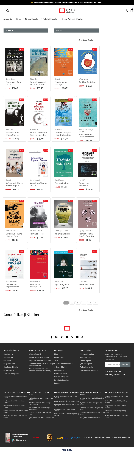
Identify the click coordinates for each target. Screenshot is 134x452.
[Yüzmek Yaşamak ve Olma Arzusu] (38, 62)
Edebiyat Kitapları (87, 354)
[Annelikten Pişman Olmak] (38, 163)
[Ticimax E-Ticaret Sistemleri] (67, 450)
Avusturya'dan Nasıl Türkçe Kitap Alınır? (92, 399)
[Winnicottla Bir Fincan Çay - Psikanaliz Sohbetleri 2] (14, 112)
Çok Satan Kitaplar (11, 367)
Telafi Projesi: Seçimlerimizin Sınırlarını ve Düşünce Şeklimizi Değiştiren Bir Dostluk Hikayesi (14, 285)
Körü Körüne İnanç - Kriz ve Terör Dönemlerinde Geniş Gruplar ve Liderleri (14, 235)
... (83, 303)
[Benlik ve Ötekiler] (87, 264)
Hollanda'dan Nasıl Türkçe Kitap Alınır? (41, 399)
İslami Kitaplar (85, 357)
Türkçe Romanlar (86, 367)
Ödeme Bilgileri (60, 367)
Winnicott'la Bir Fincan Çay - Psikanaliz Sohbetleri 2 (12, 133)
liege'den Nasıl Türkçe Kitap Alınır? (115, 406)
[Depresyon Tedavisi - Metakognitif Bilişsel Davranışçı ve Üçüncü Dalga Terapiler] (87, 163)
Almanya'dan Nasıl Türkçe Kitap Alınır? (15, 397)
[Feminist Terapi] (38, 214)
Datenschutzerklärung (63, 364)
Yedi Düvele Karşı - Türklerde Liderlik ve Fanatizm (38, 133)
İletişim (57, 383)
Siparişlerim (8, 354)
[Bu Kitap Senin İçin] (87, 62)
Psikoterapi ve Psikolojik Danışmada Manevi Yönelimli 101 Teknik (62, 83)
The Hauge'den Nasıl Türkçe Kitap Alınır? (41, 418)
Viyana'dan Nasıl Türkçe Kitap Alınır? (91, 403)
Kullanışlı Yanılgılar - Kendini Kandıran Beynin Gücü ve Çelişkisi (63, 133)
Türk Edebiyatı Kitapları (89, 370)
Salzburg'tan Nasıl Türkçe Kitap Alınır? (91, 408)
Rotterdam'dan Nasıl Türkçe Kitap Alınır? (39, 408)
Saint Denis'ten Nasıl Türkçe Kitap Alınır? (66, 414)
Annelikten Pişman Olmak (38, 184)
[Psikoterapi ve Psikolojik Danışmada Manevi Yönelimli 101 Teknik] (63, 62)
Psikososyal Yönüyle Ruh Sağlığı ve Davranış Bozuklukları (38, 285)
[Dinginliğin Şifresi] (63, 214)
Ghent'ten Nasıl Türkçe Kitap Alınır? (115, 411)
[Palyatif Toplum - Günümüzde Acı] (87, 214)
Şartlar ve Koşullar (61, 377)
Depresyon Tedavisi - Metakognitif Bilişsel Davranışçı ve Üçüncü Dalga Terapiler (87, 184)
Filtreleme (9, 30)
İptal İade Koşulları (61, 380)
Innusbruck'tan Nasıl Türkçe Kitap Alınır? (92, 413)
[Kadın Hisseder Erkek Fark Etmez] (87, 112)
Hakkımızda (58, 357)
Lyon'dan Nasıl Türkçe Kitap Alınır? (64, 410)
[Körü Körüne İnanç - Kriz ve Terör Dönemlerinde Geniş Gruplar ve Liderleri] (14, 214)
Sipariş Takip (8, 357)
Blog (56, 354)
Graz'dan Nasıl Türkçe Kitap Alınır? (90, 418)
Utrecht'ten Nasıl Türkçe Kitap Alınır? (40, 413)
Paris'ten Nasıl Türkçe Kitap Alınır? (67, 401)
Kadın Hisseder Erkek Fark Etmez (86, 135)
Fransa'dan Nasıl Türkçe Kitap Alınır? (65, 397)
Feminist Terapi (37, 234)
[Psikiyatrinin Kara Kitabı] (14, 62)
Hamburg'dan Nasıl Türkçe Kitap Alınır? (16, 411)
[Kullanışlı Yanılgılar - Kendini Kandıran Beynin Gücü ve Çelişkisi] (63, 112)
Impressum (59, 370)
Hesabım (7, 361)
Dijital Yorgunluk (62, 284)
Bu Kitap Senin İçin (87, 82)
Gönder (125, 364)
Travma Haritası (62, 183)
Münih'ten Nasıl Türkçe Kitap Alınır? (14, 406)
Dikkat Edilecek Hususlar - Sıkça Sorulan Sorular (41, 365)
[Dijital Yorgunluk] (63, 264)
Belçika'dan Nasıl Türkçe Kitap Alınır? (116, 397)
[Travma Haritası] (63, 163)
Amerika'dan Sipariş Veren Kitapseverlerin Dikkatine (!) (40, 370)
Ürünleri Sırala (86, 40)
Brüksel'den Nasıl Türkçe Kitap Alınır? (116, 401)
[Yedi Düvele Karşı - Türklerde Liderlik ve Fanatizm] (38, 112)
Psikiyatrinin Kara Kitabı (13, 83)
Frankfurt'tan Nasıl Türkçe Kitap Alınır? (15, 416)
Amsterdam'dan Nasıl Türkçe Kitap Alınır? (40, 403)
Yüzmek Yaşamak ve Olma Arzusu (38, 83)
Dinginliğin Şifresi (62, 234)
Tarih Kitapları (85, 361)
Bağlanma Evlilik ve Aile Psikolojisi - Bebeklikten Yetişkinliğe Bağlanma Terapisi (14, 184)
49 (89, 303)
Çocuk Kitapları (86, 364)
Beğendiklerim (9, 364)
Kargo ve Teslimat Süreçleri (40, 361)
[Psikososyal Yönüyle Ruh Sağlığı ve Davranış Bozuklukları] (38, 264)
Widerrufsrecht (35, 354)
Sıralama (59, 30)
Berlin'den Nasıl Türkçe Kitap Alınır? (14, 401)
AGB (56, 361)
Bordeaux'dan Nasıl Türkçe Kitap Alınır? (66, 405)
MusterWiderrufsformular (39, 357)
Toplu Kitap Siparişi (11, 374)
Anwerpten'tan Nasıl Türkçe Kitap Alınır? (117, 416)
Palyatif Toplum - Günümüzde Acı (87, 235)
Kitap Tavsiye (9, 370)
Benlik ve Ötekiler (86, 284)
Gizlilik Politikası (60, 374)
